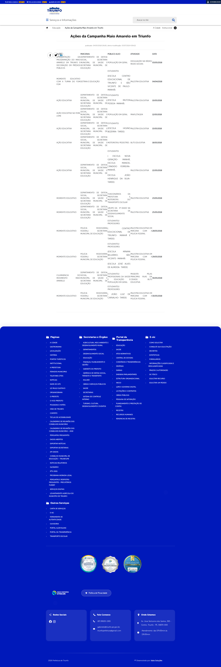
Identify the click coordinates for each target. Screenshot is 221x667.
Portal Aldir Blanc (58, 528)
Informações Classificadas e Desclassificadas (161, 365)
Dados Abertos (56, 439)
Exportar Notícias (57, 443)
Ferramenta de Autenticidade (56, 518)
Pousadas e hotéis (57, 405)
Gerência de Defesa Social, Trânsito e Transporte (94, 374)
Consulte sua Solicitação (160, 347)
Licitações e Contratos (126, 391)
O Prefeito (54, 396)
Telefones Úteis (56, 376)
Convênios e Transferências (128, 362)
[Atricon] (61, 593)
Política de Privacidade (98, 593)
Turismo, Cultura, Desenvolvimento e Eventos (94, 405)
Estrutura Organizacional (128, 378)
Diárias (119, 370)
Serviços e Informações (63, 20)
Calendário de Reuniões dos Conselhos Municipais (61, 423)
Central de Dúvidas (124, 358)
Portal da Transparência (60, 532)
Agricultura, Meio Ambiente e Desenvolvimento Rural (95, 344)
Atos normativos (123, 354)
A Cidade (156, 27)
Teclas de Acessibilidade (60, 417)
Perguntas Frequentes (59, 435)
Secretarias (88, 392)
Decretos (153, 351)
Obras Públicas (122, 395)
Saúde (85, 388)
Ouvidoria (54, 524)
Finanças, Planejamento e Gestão (93, 363)
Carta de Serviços (57, 508)
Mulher (86, 380)
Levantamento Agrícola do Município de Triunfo (61, 495)
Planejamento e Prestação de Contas (128, 405)
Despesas (120, 366)
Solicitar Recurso (157, 378)
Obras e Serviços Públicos (94, 384)
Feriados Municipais (58, 372)
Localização (55, 351)
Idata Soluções (156, 661)
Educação (56, 28)
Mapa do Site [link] (58, 2)
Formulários (154, 359)
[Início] (47, 28)
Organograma (56, 392)
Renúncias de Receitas (125, 419)
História (53, 355)
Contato (53, 413)
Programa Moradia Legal (61, 475)
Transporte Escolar (58, 536)
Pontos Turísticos (58, 359)
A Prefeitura (55, 367)
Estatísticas (154, 355)
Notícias (53, 380)
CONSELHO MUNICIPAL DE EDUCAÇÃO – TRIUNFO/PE (59, 457)
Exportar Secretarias (59, 448)
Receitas (119, 410)
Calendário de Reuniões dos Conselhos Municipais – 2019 (61, 430)
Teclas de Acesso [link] (37, 2)
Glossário (54, 467)
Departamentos (89, 349)
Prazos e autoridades (158, 370)
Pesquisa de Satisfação (126, 399)
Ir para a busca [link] (15, 2)
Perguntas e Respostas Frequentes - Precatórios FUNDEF (60, 482)
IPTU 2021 (53, 471)
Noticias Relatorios (58, 463)
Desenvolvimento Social (93, 354)
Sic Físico (153, 374)
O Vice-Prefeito (56, 401)
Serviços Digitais (57, 489)
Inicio (118, 383)
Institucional (167, 27)
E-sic (52, 513)
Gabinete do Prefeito (92, 369)
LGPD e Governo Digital (126, 387)
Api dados (54, 452)
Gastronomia (55, 347)
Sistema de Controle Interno (91, 398)
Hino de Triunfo (57, 409)
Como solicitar (156, 343)
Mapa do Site (55, 384)
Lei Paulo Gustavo (57, 388)
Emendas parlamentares (126, 374)
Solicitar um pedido (157, 383)
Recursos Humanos (124, 414)
